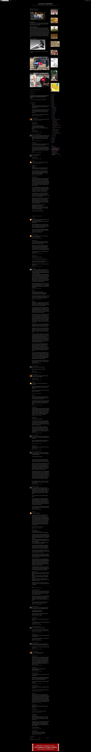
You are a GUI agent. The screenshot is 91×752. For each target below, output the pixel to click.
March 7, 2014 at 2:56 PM (36, 691)
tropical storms (34, 234)
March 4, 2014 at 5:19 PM (36, 158)
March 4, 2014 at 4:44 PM (36, 140)
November (53, 108)
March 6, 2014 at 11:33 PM (37, 604)
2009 (52, 142)
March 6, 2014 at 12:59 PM (37, 509)
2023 (52, 95)
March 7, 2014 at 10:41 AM (37, 624)
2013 (52, 137)
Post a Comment (32, 736)
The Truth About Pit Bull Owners (56, 133)
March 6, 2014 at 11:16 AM (37, 484)
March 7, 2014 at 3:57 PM (36, 712)
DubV (33, 511)
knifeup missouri (32, 91)
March (53, 118)
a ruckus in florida (54, 122)
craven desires (45, 4)
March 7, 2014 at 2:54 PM (36, 683)
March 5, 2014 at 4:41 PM (36, 363)
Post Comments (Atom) (37, 739)
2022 (52, 96)
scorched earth (34, 374)
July (53, 113)
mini (30, 52)
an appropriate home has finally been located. (43, 630)
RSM (32, 218)
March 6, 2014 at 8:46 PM (36, 587)
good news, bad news (55, 130)
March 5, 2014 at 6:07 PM (36, 372)
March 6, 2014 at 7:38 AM (36, 449)
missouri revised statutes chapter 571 (35, 89)
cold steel (34, 51)
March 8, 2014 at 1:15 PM (36, 734)
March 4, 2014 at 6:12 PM (36, 163)
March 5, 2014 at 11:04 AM (37, 238)
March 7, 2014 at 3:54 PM (36, 702)
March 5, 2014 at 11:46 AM (37, 266)
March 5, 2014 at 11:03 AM (37, 232)
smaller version (42, 51)
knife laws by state (32, 93)
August (53, 112)
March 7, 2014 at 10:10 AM (37, 615)
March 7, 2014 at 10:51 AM (37, 649)
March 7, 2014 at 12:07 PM (37, 665)
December (53, 107)
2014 (52, 106)
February (53, 134)
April (53, 117)
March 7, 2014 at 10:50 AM (37, 640)
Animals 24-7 (54, 146)
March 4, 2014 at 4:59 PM (36, 152)
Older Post (47, 737)
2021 (52, 97)
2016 (52, 103)
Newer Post (31, 737)
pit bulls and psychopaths (55, 129)
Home (40, 737)
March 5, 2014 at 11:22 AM (37, 253)
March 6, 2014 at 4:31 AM (36, 443)
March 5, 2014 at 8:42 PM (36, 393)
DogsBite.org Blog (54, 151)
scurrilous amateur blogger (35, 134)
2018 (52, 101)
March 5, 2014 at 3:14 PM (36, 288)
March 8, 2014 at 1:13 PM (36, 728)
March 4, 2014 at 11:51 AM (37, 120)
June (53, 114)
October (53, 109)
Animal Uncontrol (34, 486)
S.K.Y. (33, 268)
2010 (52, 141)
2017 (52, 102)
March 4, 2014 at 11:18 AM (37, 115)
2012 (52, 138)
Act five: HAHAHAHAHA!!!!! (56, 119)
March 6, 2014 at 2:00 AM (36, 415)
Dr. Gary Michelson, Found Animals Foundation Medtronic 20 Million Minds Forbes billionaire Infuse (56, 149)
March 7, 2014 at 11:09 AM (37, 653)
